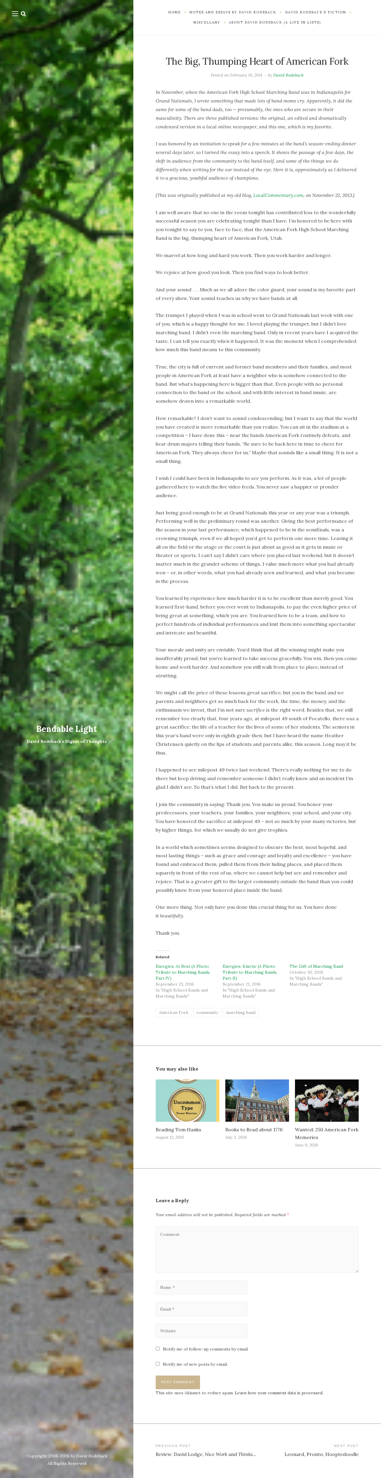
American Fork (173, 1012)
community (207, 1012)
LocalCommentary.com (278, 195)
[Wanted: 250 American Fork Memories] (327, 1100)
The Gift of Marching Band (316, 966)
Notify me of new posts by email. (195, 1364)
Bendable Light (66, 729)
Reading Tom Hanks (178, 1129)
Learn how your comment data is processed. (279, 1392)
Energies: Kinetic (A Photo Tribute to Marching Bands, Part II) (250, 972)
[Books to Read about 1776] (257, 1100)
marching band (240, 1012)
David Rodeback (288, 75)
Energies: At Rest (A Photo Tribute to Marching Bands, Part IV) (183, 972)
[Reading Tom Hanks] (187, 1100)
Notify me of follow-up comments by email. (206, 1349)
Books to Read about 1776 (253, 1129)
